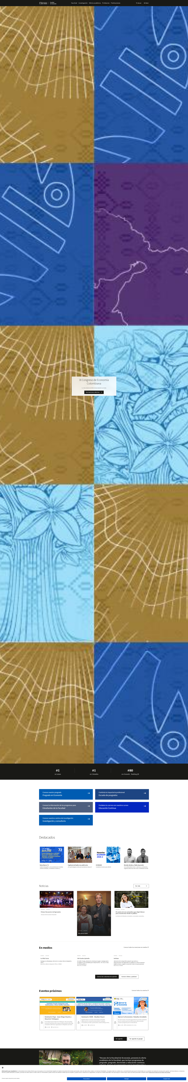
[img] (43, 3)
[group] (56, 904)
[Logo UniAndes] (43, 3)
